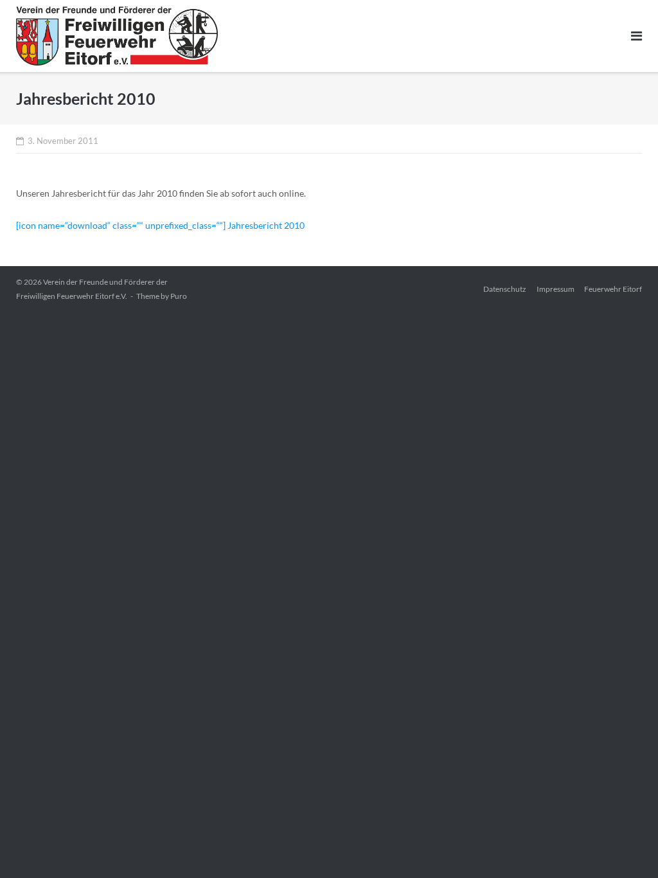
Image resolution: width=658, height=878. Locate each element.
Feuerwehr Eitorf (613, 289)
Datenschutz (504, 289)
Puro (178, 296)
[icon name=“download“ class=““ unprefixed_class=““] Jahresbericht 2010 (160, 225)
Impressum (555, 289)
